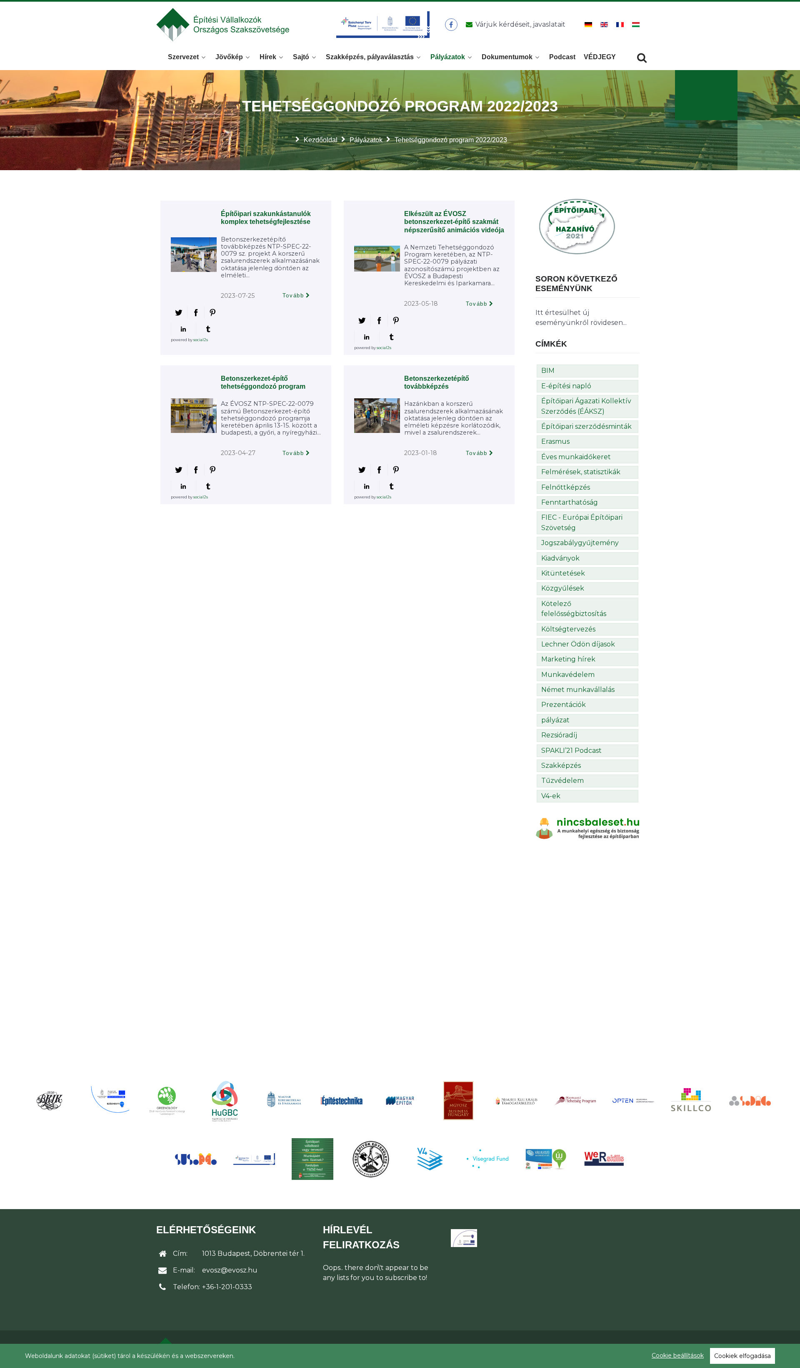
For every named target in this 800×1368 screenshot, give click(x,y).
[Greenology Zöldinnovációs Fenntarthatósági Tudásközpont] (167, 1100)
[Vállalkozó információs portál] (546, 1159)
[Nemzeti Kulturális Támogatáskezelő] (517, 1101)
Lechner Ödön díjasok (578, 644)
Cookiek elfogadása (742, 1356)
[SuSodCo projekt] (196, 1159)
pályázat (555, 720)
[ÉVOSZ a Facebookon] (451, 24)
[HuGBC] (225, 1101)
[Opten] (633, 1101)
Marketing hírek (568, 659)
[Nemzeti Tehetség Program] (575, 1101)
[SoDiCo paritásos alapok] (750, 1101)
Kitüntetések (563, 573)
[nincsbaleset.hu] (587, 828)
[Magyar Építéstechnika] (341, 1101)
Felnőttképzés (565, 487)
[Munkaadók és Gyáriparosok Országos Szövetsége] (458, 1101)
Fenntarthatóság (569, 502)
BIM (548, 371)
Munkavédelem (568, 675)
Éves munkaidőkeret (576, 457)
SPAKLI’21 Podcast (571, 750)
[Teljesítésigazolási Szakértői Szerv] (312, 1159)
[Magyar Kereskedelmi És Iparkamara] (283, 1100)
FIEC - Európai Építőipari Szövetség (581, 522)
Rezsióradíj (559, 735)
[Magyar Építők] (400, 1101)
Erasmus (555, 441)
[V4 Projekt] (429, 1159)
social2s (200, 339)
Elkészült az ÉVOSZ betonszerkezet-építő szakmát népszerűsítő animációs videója (454, 221)
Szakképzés (561, 766)
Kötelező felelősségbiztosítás (573, 609)
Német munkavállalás (578, 690)
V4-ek (550, 796)
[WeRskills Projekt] (604, 1159)
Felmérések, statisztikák (580, 472)
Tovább (293, 295)
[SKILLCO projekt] (691, 1100)
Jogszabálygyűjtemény (580, 543)
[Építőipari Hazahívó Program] (577, 226)
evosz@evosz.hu (230, 1270)
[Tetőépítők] (371, 1159)
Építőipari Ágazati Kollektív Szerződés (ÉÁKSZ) (586, 406)
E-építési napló (566, 386)
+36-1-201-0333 (227, 1287)
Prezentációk (563, 705)
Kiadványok (560, 558)
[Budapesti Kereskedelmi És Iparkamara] (50, 1101)
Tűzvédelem (562, 781)
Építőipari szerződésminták (586, 426)
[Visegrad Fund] (487, 1158)
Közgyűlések (562, 588)
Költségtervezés (568, 629)
